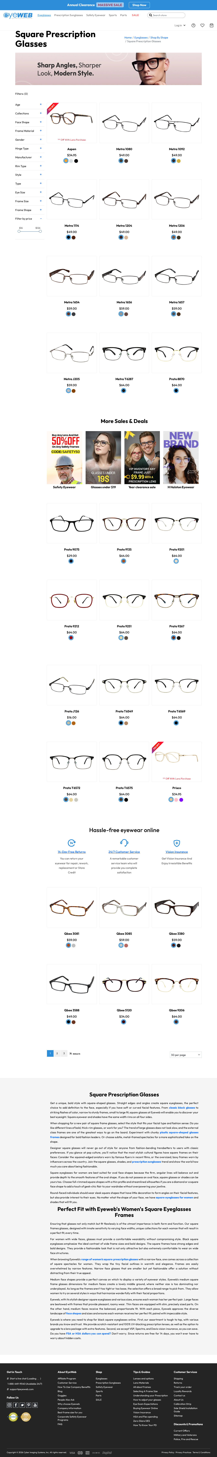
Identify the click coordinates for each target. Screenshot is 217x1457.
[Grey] (73, 945)
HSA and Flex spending (145, 1416)
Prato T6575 (124, 788)
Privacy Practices (183, 1452)
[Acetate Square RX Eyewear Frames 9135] (124, 520)
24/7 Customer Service (124, 852)
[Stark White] (176, 561)
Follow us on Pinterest (28, 1405)
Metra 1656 (124, 302)
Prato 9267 (176, 626)
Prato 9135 (124, 549)
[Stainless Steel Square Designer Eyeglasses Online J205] (72, 350)
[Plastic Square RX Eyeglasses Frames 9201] (177, 520)
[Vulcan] (71, 561)
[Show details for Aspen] (72, 120)
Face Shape (22, 122)
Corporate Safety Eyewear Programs (72, 1418)
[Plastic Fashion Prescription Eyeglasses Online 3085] (124, 904)
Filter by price (23, 218)
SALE (135, 15)
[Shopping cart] (211, 25)
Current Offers (182, 1430)
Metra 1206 (177, 226)
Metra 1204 (124, 226)
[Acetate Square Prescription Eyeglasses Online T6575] (124, 758)
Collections (22, 113)
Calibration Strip (182, 1403)
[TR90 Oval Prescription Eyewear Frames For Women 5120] (124, 981)
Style (18, 174)
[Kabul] (126, 638)
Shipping (178, 1378)
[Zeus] (179, 638)
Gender (20, 139)
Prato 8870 (176, 379)
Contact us (179, 1395)
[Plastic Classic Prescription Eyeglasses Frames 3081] (72, 904)
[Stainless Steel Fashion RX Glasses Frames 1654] (72, 273)
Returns (178, 1382)
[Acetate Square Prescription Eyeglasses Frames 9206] (177, 981)
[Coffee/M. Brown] (179, 314)
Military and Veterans (185, 1434)
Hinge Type (22, 148)
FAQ (60, 1424)
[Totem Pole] (71, 638)
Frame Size (22, 201)
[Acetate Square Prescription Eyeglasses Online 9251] (124, 597)
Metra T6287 (124, 379)
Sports (113, 15)
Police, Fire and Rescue (186, 1439)
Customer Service (67, 1382)
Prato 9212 (71, 626)
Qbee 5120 (124, 1010)
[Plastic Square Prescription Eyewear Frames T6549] (124, 682)
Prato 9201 (176, 549)
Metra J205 (72, 379)
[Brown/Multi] (121, 945)
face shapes (73, 1313)
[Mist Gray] (76, 800)
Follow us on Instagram (9, 1405)
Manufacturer (23, 157)
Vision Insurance (177, 852)
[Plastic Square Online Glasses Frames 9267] (177, 597)
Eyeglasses (44, 15)
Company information (69, 1408)
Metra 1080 (124, 149)
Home (128, 37)
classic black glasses (182, 1107)
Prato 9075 (71, 549)
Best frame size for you (70, 1412)
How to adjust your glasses (147, 1399)
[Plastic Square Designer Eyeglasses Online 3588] (72, 981)
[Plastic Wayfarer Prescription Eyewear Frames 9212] (72, 597)
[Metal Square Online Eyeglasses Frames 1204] (124, 196)
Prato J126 (72, 711)
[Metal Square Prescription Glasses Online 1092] (177, 120)
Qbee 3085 (124, 934)
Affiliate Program (67, 1378)
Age (17, 104)
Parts (123, 15)
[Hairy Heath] (173, 638)
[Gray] (121, 314)
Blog (60, 1391)
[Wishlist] (202, 25)
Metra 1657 (176, 302)
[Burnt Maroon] (123, 1022)
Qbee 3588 (71, 1010)
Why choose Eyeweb (69, 1403)
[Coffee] (126, 161)
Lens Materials (141, 1382)
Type (18, 183)
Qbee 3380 (176, 934)
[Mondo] (121, 799)
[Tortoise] (66, 161)
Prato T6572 (71, 788)
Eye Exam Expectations (145, 1403)
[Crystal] (71, 161)
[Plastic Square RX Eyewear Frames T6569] (177, 682)
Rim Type (20, 166)
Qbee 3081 (71, 934)
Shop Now (139, 5)
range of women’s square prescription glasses (109, 1259)
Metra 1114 (72, 226)
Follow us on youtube (35, 1405)
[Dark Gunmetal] (73, 314)
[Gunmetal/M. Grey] (173, 314)
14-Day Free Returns (72, 852)
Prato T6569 (176, 711)
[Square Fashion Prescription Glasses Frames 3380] (177, 904)
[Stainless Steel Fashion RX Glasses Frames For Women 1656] (124, 273)
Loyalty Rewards (183, 1391)
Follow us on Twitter (22, 1405)
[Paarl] (123, 561)
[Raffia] (121, 638)
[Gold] (179, 161)
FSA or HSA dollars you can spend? (88, 1333)
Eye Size (20, 192)
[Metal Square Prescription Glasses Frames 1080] (124, 120)
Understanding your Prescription (150, 1395)
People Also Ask (66, 1399)
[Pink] (176, 800)
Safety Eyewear (95, 15)
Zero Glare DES (141, 1420)
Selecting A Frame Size (145, 1391)
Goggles (62, 1395)
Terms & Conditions (201, 1452)
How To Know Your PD (145, 1425)
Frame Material (24, 131)
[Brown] (73, 237)
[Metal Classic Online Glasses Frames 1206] (177, 196)
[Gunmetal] (121, 161)
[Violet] (181, 800)
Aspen (71, 149)
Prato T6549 (124, 711)
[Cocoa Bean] (176, 1022)
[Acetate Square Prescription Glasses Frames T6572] (72, 758)
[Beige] (171, 799)
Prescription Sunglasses (68, 15)
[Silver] (68, 390)
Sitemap (178, 1415)
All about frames (142, 1387)
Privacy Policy (168, 1452)
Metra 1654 (72, 302)
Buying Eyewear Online (145, 1408)
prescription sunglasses (146, 1161)
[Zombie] (71, 800)
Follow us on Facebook (15, 1405)
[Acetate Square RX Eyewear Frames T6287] (124, 350)
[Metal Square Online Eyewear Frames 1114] (72, 196)
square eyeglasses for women (174, 1197)
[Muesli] (126, 723)
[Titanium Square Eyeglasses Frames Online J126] (72, 682)
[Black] (76, 161)
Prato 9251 (124, 626)
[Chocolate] (173, 237)
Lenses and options (143, 1378)
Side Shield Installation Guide (186, 1410)
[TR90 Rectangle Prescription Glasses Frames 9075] (72, 520)
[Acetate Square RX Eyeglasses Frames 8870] (177, 350)
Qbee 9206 (176, 1010)
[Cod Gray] (123, 390)
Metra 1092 (177, 149)
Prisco (176, 788)
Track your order (183, 1387)
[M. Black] (173, 161)
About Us (178, 1399)
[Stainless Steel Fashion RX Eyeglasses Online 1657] (177, 273)
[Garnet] (126, 945)
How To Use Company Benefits (74, 1387)
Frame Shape (23, 210)
